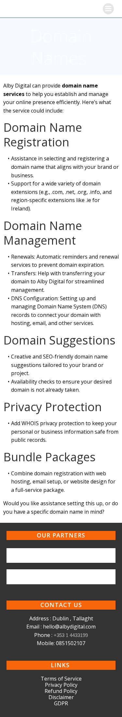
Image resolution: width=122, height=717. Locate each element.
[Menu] (108, 8)
